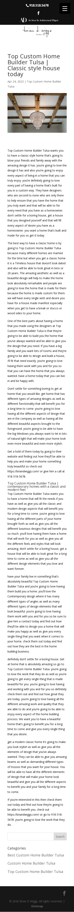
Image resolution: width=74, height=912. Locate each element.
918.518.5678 (39, 5)
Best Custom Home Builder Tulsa (35, 855)
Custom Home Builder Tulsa (31, 863)
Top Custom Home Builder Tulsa (35, 871)
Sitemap (37, 906)
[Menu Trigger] (64, 8)
